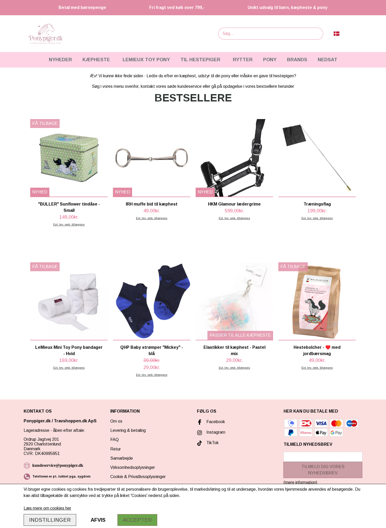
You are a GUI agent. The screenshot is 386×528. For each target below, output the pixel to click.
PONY (270, 59)
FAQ (114, 439)
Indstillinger (50, 520)
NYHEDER (60, 59)
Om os (116, 421)
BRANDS (297, 59)
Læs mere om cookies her (47, 508)
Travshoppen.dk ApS (76, 421)
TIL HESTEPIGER (200, 59)
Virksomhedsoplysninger (132, 467)
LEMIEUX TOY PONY (146, 59)
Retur (115, 449)
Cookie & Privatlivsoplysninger (138, 476)
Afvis (98, 520)
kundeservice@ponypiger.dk (57, 465)
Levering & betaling (128, 430)
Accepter (137, 520)
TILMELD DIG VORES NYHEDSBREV (323, 469)
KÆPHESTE (96, 59)
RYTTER (243, 59)
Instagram (215, 432)
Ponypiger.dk (37, 421)
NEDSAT (327, 59)
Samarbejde (121, 458)
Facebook (215, 421)
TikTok (212, 442)
